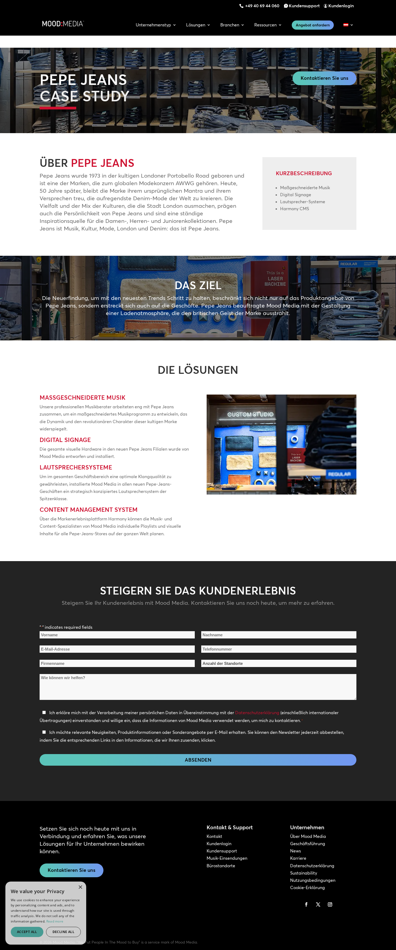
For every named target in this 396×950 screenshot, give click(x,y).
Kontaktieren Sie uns (324, 78)
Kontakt (214, 836)
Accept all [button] (27, 932)
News (295, 851)
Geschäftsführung (307, 843)
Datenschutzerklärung (257, 712)
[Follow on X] (318, 904)
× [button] (80, 887)
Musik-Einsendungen (227, 858)
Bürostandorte (221, 865)
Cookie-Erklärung (307, 887)
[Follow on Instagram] (330, 904)
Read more (55, 921)
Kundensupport (304, 5)
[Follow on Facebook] (306, 904)
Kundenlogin (341, 5)
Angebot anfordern (313, 25)
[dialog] (45, 913)
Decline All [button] (63, 932)
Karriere (298, 858)
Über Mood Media (308, 836)
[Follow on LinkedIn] (294, 904)
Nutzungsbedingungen (312, 880)
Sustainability (303, 873)
